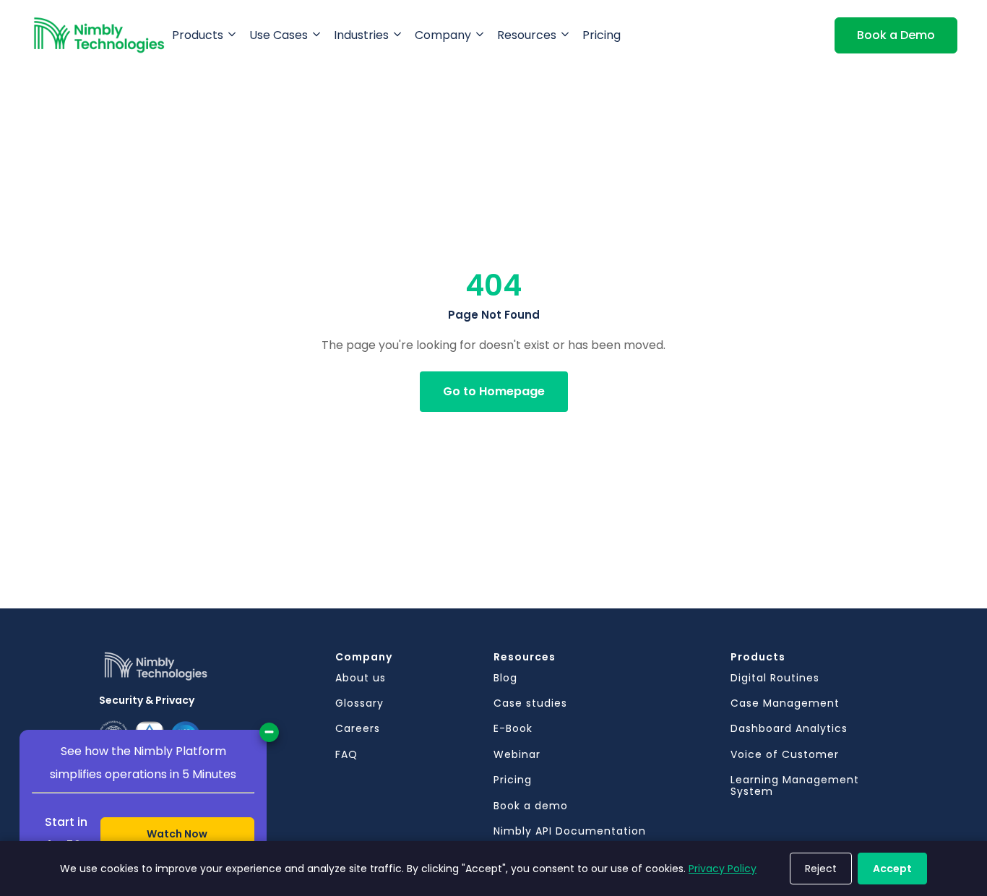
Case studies (530, 703)
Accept (892, 868)
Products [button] (197, 35)
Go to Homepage (494, 391)
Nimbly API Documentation (570, 831)
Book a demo (531, 806)
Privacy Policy (723, 868)
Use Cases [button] (278, 35)
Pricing (601, 35)
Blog (505, 678)
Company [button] (443, 35)
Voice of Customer (784, 754)
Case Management (785, 703)
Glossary (359, 703)
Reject (821, 868)
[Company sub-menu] (482, 35)
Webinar (517, 754)
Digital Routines (774, 678)
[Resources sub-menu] (568, 35)
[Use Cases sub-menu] (319, 35)
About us (360, 678)
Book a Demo (896, 35)
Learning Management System (794, 786)
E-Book (513, 728)
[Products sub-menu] (234, 35)
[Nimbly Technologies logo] (217, 671)
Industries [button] (361, 35)
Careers (357, 728)
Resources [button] (526, 35)
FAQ (346, 754)
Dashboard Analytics (789, 728)
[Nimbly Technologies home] (99, 35)
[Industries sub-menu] (400, 35)
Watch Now (177, 834)
